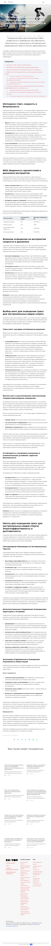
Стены (34, 876)
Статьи (7, 865)
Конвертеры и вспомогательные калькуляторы (25, 908)
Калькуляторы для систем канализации (25, 884)
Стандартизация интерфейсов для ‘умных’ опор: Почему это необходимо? (13, 840)
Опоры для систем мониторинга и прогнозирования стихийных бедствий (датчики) (13, 816)
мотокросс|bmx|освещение (11, 735)
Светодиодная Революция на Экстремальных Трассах (24, 90)
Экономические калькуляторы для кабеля (25, 913)
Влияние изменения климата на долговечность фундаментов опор (36, 816)
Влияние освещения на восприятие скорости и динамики (24, 69)
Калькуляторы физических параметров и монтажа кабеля (24, 896)
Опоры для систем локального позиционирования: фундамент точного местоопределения (36, 840)
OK (31, 944)
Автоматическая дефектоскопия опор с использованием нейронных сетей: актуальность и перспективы (14, 767)
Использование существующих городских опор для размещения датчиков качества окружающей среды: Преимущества (36, 792)
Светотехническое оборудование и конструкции (20, 36)
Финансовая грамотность (36, 879)
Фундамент (36, 882)
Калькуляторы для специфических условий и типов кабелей (25, 889)
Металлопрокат (37, 885)
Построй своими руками (37, 867)
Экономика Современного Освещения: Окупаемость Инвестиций (27, 96)
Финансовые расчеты (23, 863)
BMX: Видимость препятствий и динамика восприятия (23, 67)
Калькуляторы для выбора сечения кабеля (25, 867)
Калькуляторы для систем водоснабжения (25, 879)
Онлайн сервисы (10, 863)
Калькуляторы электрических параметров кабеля (24, 902)
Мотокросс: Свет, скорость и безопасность (19, 65)
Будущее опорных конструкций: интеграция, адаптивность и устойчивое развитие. (36, 766)
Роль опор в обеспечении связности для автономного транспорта (12, 791)
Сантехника (36, 869)
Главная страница (7, 14)
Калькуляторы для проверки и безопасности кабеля (25, 873)
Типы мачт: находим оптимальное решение (21, 76)
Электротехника (37, 883)
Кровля (35, 864)
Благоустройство (37, 862)
